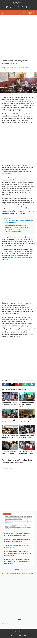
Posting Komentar (7, 69)
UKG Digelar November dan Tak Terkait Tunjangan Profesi (26, 404)
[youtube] (6, 7)
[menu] (4, 13)
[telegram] (26, 7)
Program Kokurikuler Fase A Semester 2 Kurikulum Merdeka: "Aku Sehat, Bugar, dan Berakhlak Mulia (17, 553)
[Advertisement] (18, 35)
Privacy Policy (18, 631)
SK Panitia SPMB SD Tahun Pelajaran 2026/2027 (19, 573)
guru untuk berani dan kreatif (19, 258)
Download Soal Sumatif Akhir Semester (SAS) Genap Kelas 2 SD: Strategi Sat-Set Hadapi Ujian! (17, 562)
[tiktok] (10, 7)
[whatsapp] (30, 7)
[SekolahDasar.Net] (18, 3)
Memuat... (5, 623)
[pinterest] (18, 384)
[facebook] (14, 7)
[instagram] (22, 7)
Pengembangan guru (8, 172)
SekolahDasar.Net (21, 635)
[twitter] (18, 7)
